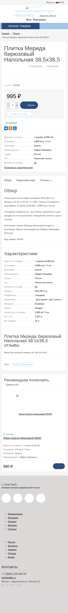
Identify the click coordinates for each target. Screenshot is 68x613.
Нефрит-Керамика (22, 364)
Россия (11, 542)
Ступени (12, 529)
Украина (12, 549)
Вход (28, 19)
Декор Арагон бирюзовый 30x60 (22, 438)
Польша (12, 553)
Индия (11, 557)
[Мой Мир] (15, 128)
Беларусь (13, 546)
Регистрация (39, 19)
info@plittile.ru (9, 577)
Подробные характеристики (18, 167)
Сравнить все (12, 384)
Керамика (13, 517)
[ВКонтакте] (6, 128)
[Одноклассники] (10, 128)
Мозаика (12, 525)
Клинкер (12, 521)
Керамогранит (15, 514)
